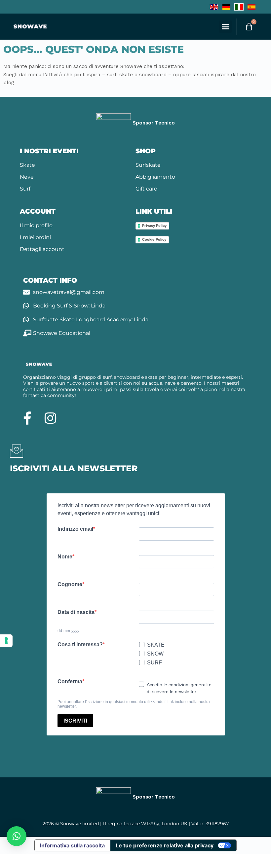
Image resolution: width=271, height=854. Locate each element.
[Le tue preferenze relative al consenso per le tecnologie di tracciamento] (6, 640)
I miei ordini (35, 237)
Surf (25, 189)
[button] (225, 26)
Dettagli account (42, 249)
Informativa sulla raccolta (72, 845)
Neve (27, 177)
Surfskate (148, 165)
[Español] (251, 6)
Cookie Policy (154, 239)
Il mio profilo (36, 225)
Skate (27, 165)
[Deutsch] (226, 6)
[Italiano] (239, 6)
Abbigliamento (155, 177)
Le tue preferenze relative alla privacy (164, 845)
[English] (214, 6)
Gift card (147, 189)
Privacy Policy (154, 225)
